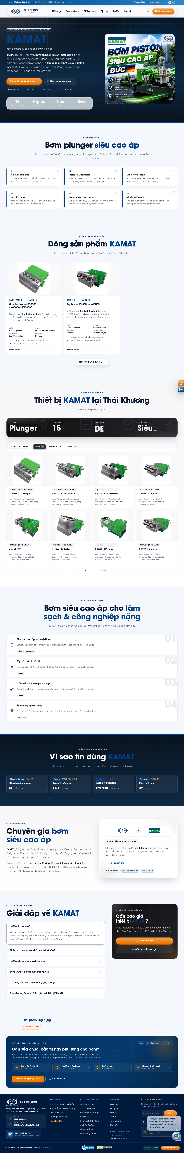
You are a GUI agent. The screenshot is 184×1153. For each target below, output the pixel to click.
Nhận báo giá (169, 1148)
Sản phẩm (71, 11)
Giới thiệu (114, 1105)
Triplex (71, 446)
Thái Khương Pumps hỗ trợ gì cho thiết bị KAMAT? (36, 993)
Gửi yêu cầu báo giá (146, 950)
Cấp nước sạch (87, 1109)
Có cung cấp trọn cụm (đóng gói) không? (33, 983)
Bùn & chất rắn (87, 1130)
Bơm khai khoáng (31, 1026)
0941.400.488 (117, 863)
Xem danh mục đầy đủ (90, 362)
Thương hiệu (139, 2)
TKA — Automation (118, 1138)
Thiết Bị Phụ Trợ (56, 1113)
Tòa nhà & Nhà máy (89, 1113)
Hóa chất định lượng (89, 1121)
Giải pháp (89, 11)
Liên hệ (127, 11)
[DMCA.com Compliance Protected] (105, 1148)
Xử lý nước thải (87, 1105)
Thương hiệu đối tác (59, 1117)
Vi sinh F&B (85, 1117)
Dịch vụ (104, 11)
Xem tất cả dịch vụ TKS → (27, 1079)
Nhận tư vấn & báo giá (22, 81)
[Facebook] (143, 1122)
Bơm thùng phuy (88, 1134)
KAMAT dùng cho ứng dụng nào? (28, 961)
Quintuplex (55, 446)
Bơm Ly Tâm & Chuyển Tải (62, 1105)
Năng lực (57, 11)
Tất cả (39, 446)
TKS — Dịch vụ (116, 1135)
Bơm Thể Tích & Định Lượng (62, 1109)
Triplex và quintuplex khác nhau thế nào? (32, 950)
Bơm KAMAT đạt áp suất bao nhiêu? (29, 972)
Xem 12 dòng (73, 350)
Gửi (169, 1113)
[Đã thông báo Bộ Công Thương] (88, 1148)
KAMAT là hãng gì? (20, 926)
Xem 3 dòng (14, 350)
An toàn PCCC (87, 1125)
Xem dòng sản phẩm (61, 81)
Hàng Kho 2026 (57, 1121)
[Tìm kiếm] (148, 11)
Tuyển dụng (155, 2)
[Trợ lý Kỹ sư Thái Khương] (176, 1136)
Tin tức (116, 11)
